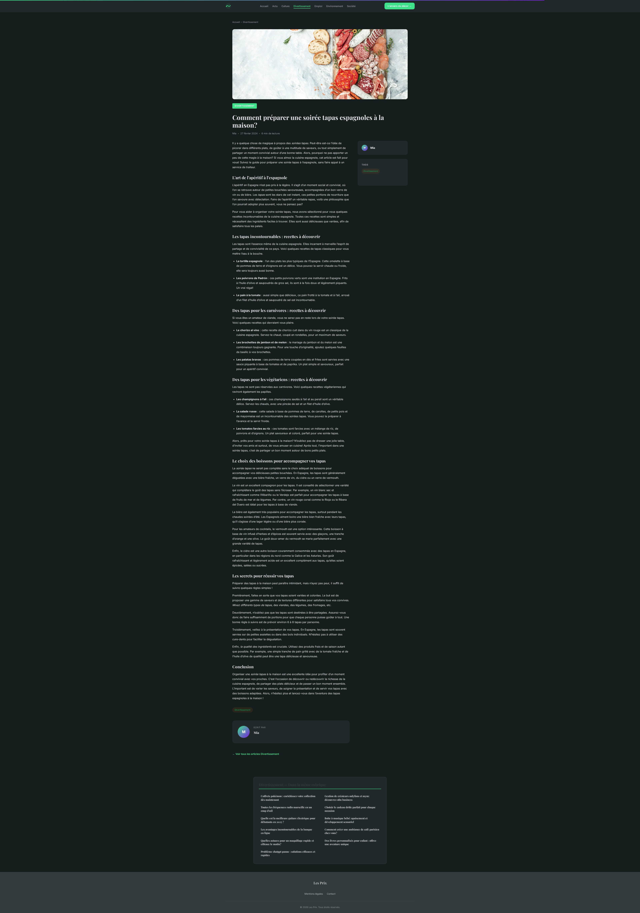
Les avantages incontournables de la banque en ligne (286, 831)
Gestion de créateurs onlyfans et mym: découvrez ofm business (347, 797)
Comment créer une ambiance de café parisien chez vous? (352, 831)
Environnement (334, 6)
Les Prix (320, 882)
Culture (286, 6)
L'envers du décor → (400, 6)
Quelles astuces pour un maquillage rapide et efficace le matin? (287, 842)
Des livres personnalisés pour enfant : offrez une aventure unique (350, 842)
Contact (331, 893)
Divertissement (302, 6)
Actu (275, 6)
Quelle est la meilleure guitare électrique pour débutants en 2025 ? (288, 820)
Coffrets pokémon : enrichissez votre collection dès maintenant (288, 797)
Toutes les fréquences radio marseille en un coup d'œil (286, 809)
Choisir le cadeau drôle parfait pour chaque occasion (350, 809)
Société (351, 6)
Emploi (318, 6)
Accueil (264, 6)
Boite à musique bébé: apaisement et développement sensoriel (346, 820)
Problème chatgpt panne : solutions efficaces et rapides (288, 853)
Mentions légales (313, 893)
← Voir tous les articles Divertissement (255, 754)
